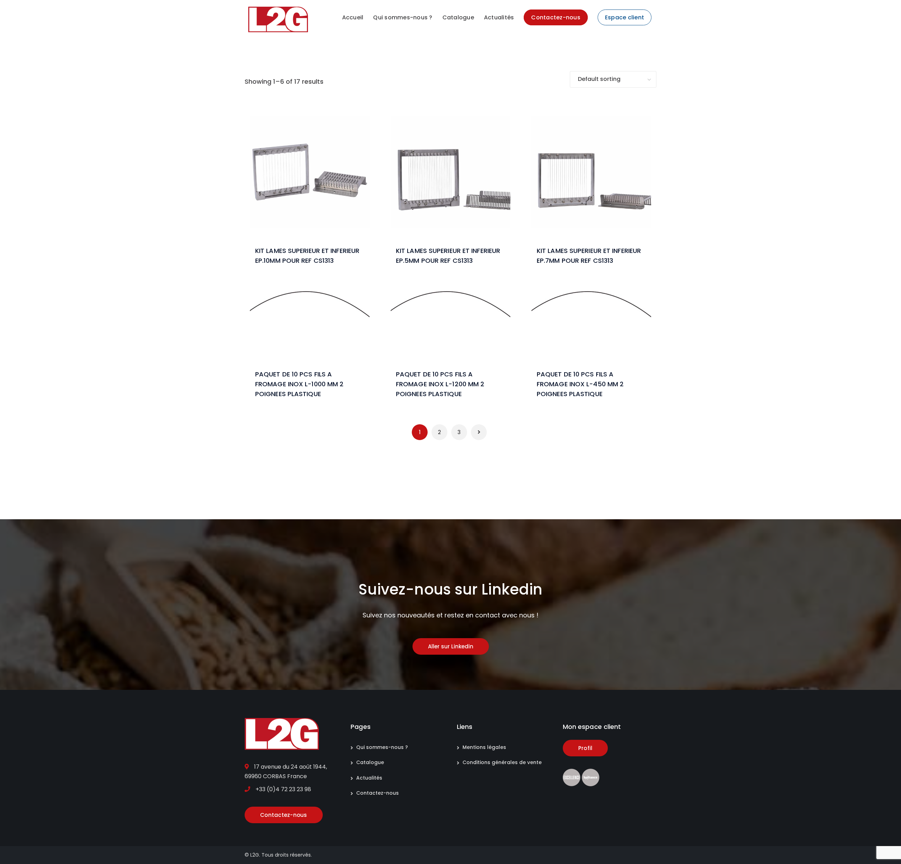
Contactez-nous (377, 792)
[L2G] (278, 19)
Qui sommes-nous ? (382, 747)
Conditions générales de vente (502, 762)
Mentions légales (484, 747)
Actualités (369, 777)
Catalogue (370, 762)
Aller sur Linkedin (450, 646)
